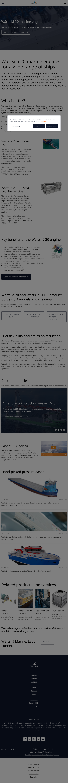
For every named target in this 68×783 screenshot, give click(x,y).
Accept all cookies (51, 126)
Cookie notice (44, 121)
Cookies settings (16, 126)
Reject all (38, 126)
